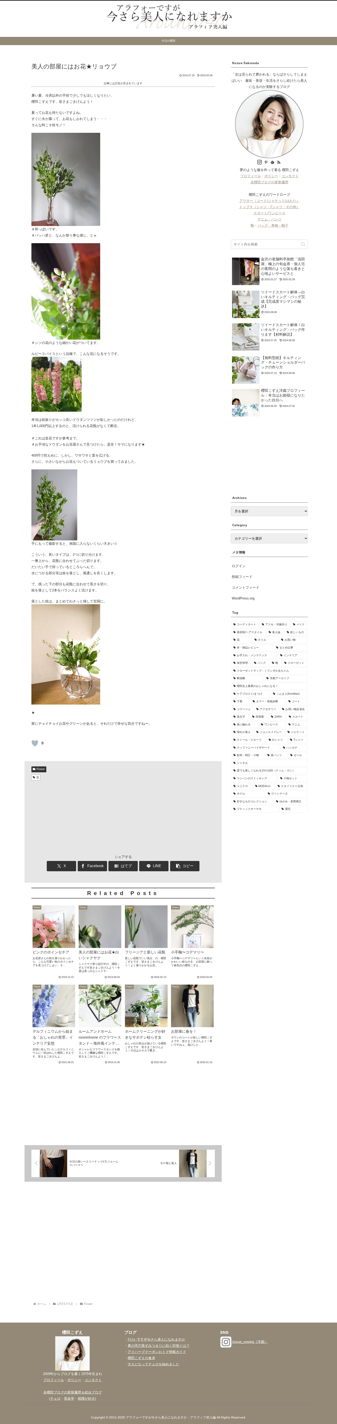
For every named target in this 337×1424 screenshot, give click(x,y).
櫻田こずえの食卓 (141, 1358)
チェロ (55, 1398)
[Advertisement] (123, 817)
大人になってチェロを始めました (153, 1364)
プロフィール (250, 176)
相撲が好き (86, 1398)
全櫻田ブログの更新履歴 (269, 182)
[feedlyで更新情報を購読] (272, 162)
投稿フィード (242, 577)
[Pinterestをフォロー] (266, 162)
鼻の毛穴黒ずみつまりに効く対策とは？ (159, 1346)
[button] (184, 866)
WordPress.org (243, 598)
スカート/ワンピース (269, 213)
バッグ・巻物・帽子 (272, 225)
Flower (40, 769)
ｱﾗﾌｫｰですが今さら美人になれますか (156, 1339)
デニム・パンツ (269, 219)
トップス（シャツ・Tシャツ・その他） (269, 207)
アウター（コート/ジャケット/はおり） (269, 201)
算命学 (69, 1398)
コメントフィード (245, 587)
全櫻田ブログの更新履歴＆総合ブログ (72, 1392)
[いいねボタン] (34, 743)
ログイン (239, 566)
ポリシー (271, 176)
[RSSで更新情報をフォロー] (278, 162)
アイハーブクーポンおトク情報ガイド (157, 1352)
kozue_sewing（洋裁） (250, 1342)
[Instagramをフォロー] (259, 162)
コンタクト (290, 176)
